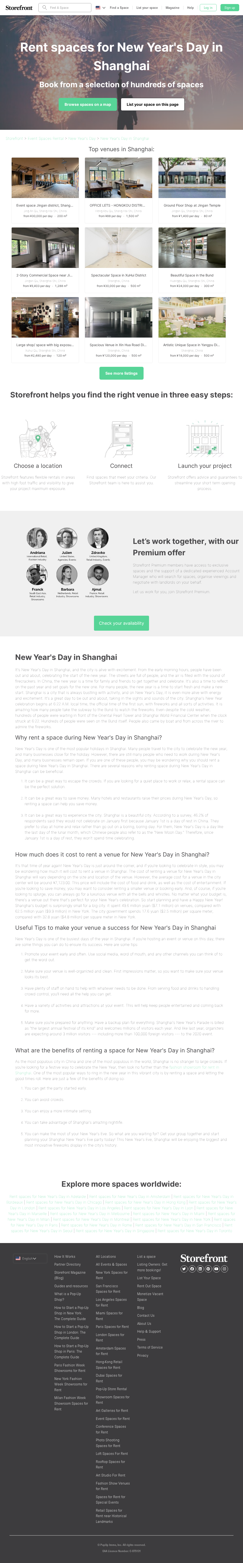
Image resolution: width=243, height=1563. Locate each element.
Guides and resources (71, 1286)
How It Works (64, 1256)
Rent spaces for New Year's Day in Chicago (64, 1202)
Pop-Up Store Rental (111, 1389)
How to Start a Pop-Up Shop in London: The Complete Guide (71, 1332)
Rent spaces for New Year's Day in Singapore (115, 1230)
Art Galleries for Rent (112, 1410)
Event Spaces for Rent (113, 1419)
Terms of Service (150, 1347)
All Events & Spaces (111, 1264)
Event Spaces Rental (46, 138)
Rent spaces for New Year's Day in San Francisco (178, 1225)
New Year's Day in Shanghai (124, 138)
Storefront (14, 138)
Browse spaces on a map (88, 104)
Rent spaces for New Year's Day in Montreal (91, 1219)
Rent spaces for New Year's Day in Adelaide (47, 1196)
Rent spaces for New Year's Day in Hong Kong (145, 1202)
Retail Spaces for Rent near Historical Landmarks (111, 1516)
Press (141, 1339)
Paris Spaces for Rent (112, 1327)
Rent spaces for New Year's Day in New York (171, 1219)
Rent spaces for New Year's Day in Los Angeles (79, 1207)
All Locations (106, 1256)
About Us (144, 1323)
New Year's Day (82, 138)
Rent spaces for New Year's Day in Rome (96, 1225)
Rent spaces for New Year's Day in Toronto (195, 1230)
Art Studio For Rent (110, 1475)
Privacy (142, 1355)
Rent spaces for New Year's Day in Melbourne (90, 1213)
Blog (140, 1308)
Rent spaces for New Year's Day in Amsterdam (129, 1196)
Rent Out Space (149, 1286)
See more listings (121, 373)
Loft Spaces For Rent (112, 1454)
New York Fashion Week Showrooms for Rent (70, 1384)
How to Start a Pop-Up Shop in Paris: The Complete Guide (71, 1351)
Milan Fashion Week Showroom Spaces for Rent (71, 1403)
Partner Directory (67, 1264)
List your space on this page (153, 104)
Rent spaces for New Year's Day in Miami (169, 1213)
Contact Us (145, 1315)
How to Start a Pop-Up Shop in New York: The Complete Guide (71, 1313)
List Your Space (149, 1278)
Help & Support (149, 1331)
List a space (146, 1256)
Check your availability (121, 623)
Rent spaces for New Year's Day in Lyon (158, 1207)
